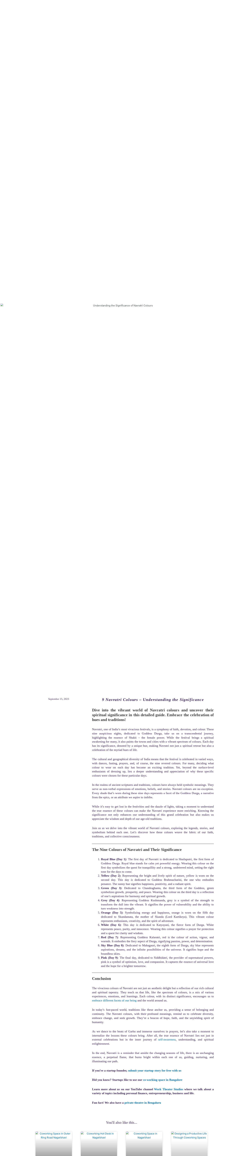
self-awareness (167, 1039)
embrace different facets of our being (114, 1000)
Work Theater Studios (168, 1089)
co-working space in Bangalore (162, 1079)
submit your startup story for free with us (154, 1070)
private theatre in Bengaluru (142, 1102)
